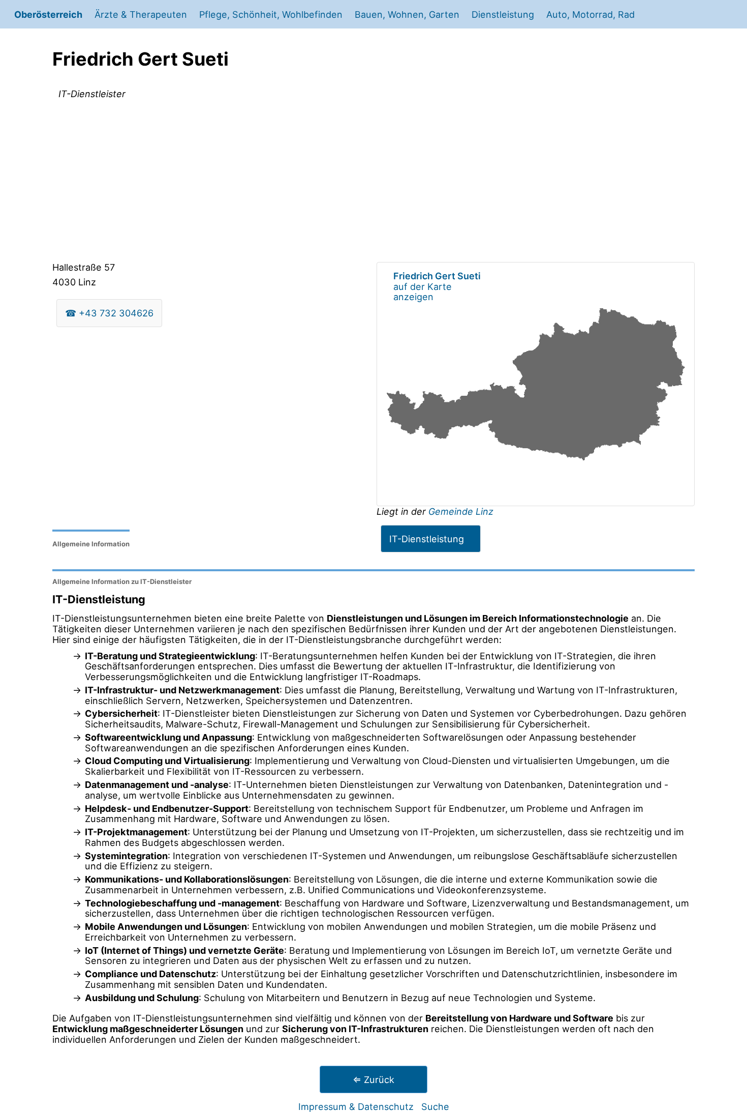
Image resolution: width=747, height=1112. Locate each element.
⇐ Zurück (373, 1079)
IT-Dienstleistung (426, 538)
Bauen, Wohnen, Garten (407, 14)
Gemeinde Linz (460, 511)
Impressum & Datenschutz (356, 1106)
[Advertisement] (373, 182)
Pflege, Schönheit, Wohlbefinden (271, 14)
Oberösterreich (48, 14)
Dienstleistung (503, 14)
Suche (435, 1106)
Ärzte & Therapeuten (141, 14)
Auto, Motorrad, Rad (590, 14)
